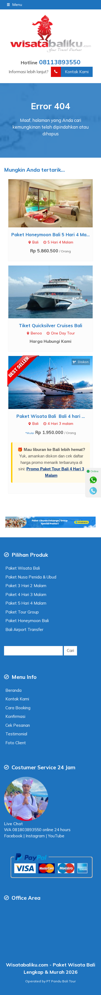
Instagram (35, 835)
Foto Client (15, 742)
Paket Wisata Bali (22, 568)
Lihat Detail (56, 202)
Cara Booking (17, 707)
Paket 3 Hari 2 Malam (25, 585)
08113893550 (60, 62)
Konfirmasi (15, 716)
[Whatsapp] (93, 480)
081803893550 (26, 829)
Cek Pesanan (17, 725)
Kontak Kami (77, 71)
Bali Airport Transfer (24, 629)
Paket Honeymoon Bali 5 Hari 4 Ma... (50, 234)
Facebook (13, 835)
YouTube (56, 835)
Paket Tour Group (22, 612)
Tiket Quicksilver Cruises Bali (50, 325)
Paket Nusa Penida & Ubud (30, 577)
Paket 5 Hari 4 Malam (25, 603)
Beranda (13, 690)
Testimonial (16, 733)
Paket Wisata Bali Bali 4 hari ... (50, 416)
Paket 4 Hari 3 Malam (25, 594)
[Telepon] (93, 491)
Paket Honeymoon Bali (27, 620)
